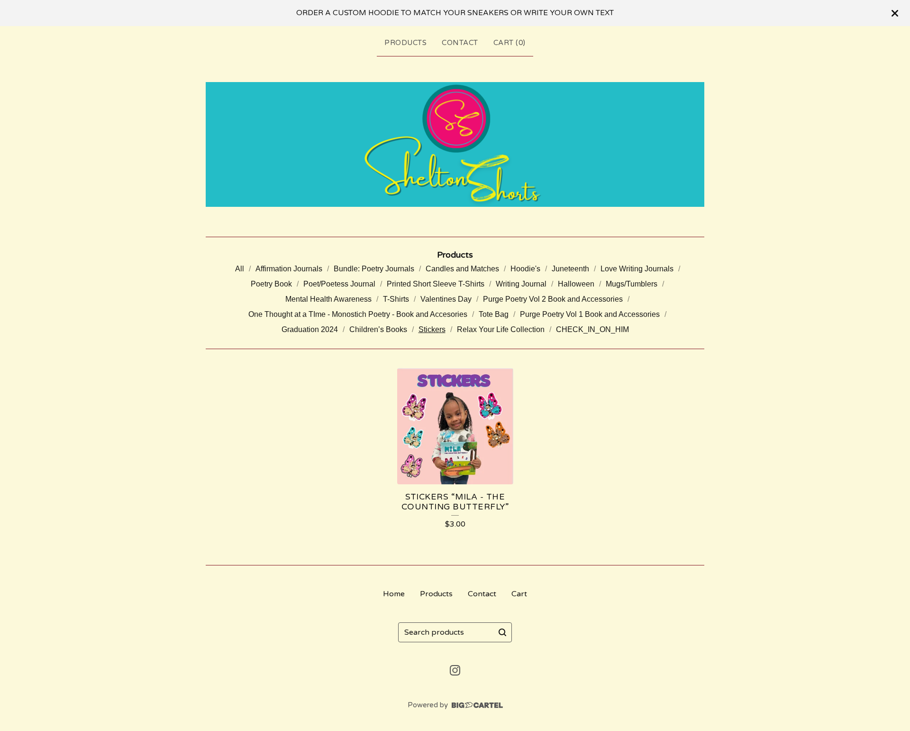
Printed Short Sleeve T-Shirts (435, 284)
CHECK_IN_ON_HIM (592, 329)
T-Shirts (396, 299)
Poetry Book (271, 284)
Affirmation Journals (288, 269)
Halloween (576, 284)
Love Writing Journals (637, 269)
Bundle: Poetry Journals (374, 269)
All (239, 269)
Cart (519, 594)
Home (394, 594)
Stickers (432, 329)
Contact (460, 42)
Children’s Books (378, 329)
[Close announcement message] (894, 13)
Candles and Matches (462, 269)
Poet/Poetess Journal (339, 284)
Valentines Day (446, 299)
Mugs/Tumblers (631, 284)
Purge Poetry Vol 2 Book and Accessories (553, 299)
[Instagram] (455, 670)
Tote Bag (494, 314)
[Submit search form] (502, 632)
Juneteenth (570, 269)
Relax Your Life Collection (501, 329)
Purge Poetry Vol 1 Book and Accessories (590, 314)
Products (405, 42)
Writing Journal (521, 284)
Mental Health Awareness (328, 299)
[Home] (455, 144)
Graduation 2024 (310, 329)
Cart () (509, 42)
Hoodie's (525, 269)
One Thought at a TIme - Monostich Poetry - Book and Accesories (357, 314)
